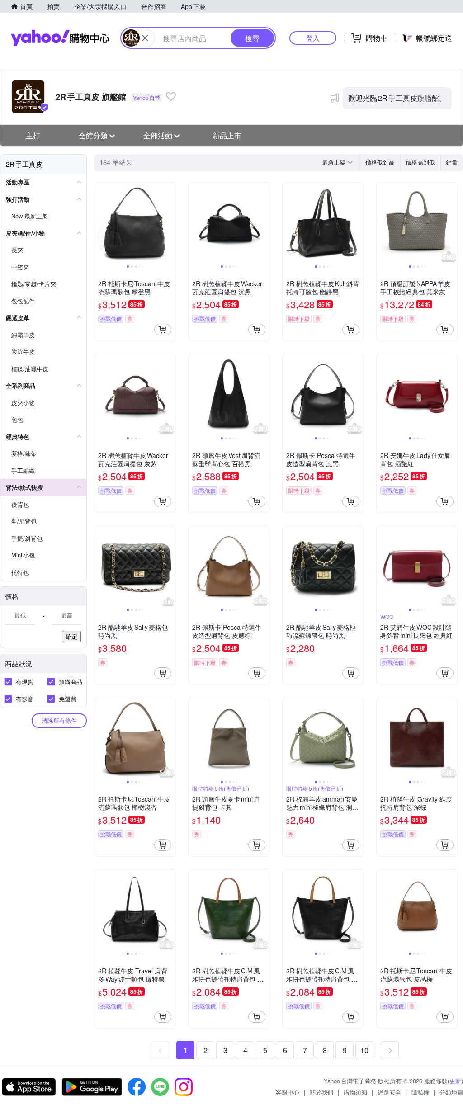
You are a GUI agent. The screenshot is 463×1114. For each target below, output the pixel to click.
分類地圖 (451, 1092)
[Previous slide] (100, 223)
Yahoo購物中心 (60, 38)
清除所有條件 (59, 720)
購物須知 (355, 1092)
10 (364, 1050)
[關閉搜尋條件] (145, 38)
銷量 (452, 162)
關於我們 (321, 1092)
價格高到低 (420, 162)
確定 (71, 636)
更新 (455, 1080)
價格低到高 (380, 162)
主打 (33, 135)
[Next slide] (169, 223)
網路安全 (389, 1092)
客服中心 (287, 1092)
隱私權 (420, 1092)
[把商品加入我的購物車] (162, 329)
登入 (313, 37)
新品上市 (227, 135)
